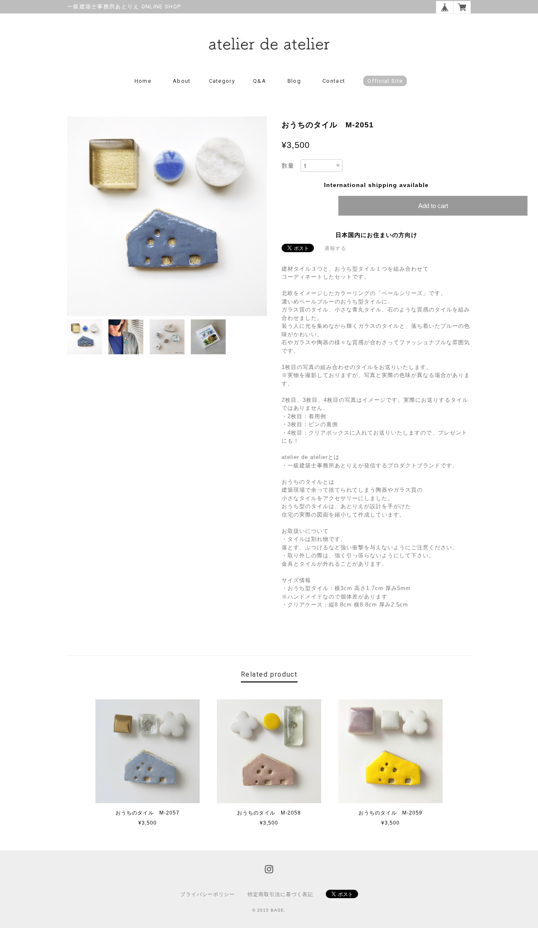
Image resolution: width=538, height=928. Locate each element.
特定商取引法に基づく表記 (280, 894)
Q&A (259, 81)
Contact (333, 81)
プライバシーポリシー (207, 894)
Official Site (385, 81)
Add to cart (433, 205)
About (182, 81)
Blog (294, 81)
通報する (335, 248)
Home (142, 81)
